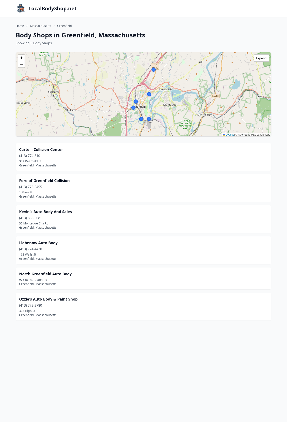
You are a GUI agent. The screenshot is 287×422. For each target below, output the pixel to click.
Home (20, 26)
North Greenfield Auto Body (45, 273)
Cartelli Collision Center (41, 149)
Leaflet (229, 134)
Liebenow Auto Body (38, 242)
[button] (141, 119)
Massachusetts (40, 26)
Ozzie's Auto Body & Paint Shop (48, 299)
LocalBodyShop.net (52, 8)
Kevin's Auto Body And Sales (45, 211)
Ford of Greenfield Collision (44, 180)
